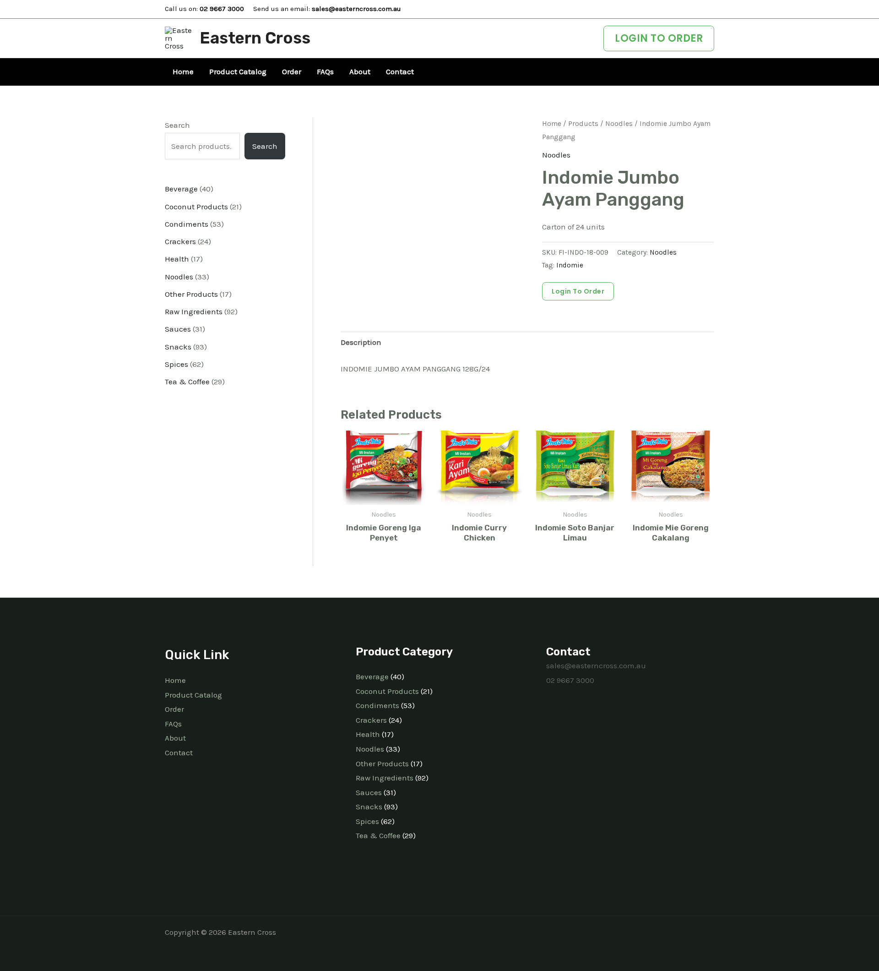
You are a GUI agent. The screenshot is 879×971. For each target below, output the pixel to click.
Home (551, 124)
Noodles (619, 124)
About (175, 737)
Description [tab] (361, 342)
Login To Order (578, 291)
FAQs (173, 723)
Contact (179, 752)
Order (174, 709)
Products (583, 124)
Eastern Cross (255, 38)
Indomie (569, 265)
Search (177, 125)
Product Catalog (193, 694)
